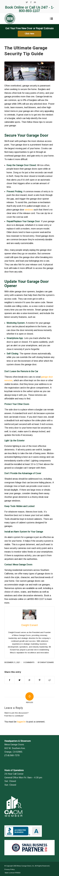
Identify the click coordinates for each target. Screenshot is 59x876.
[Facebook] (31, 2)
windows (29, 209)
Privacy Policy (9, 869)
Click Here (29, 33)
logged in (21, 722)
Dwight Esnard (47, 662)
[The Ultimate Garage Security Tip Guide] (29, 71)
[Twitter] (27, 2)
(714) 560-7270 (11, 755)
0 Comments (28, 662)
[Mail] (35, 2)
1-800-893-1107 (36, 9)
